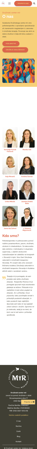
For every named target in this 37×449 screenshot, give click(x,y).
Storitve (18, 426)
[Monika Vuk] (27, 140)
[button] (9, 3)
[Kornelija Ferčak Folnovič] (10, 140)
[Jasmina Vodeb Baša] (27, 191)
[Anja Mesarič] (10, 166)
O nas (18, 421)
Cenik (18, 431)
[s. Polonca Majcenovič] (27, 218)
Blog (18, 436)
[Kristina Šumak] (27, 166)
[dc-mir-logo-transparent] (3, 3)
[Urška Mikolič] (10, 191)
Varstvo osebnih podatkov (18, 415)
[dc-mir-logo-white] (18, 377)
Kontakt (18, 441)
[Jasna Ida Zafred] (10, 218)
